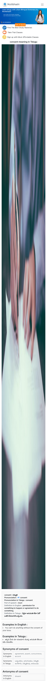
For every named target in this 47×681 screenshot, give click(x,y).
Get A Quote (20, 25)
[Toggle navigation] (42, 5)
